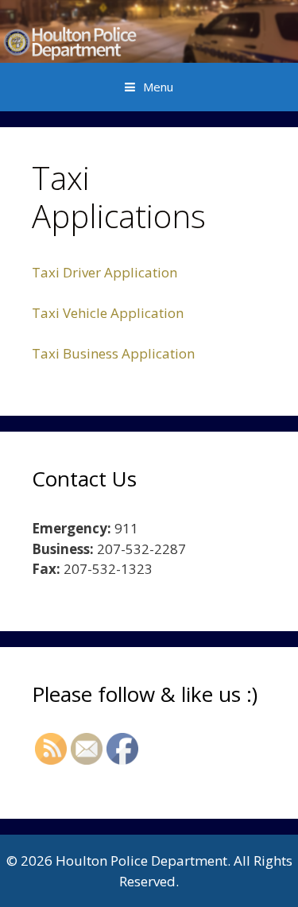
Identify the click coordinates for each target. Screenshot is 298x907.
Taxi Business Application (113, 353)
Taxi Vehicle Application (108, 313)
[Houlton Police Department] (149, 30)
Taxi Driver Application (104, 272)
